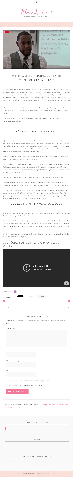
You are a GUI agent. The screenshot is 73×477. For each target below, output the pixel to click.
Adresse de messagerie (14, 361)
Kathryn (47, 473)
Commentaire (10, 328)
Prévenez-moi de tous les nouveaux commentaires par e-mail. (29, 381)
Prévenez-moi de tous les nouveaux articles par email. (26, 386)
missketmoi (13, 461)
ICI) (31, 216)
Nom (8, 351)
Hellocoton (19, 461)
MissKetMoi (38, 473)
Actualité (6, 308)
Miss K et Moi (36, 13)
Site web (9, 371)
